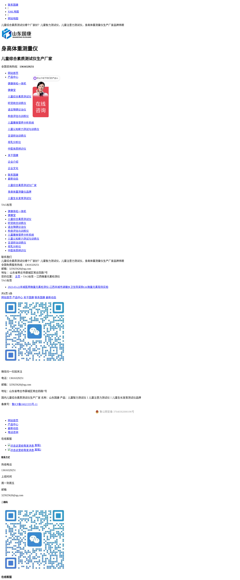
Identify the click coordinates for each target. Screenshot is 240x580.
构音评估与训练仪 (18, 116)
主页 (17, 276)
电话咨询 (13, 432)
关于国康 (13, 155)
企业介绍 (13, 161)
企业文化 (13, 168)
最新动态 (13, 178)
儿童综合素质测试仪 (19, 96)
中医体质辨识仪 (17, 148)
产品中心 (13, 77)
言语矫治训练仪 (17, 135)
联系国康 (13, 4)
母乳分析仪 (14, 142)
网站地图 (13, 18)
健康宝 (12, 90)
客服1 (37, 445)
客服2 (37, 449)
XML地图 (13, 11)
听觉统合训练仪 (17, 103)
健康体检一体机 (17, 83)
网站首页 (13, 73)
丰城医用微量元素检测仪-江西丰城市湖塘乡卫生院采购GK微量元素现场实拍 (58, 287)
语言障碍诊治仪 (17, 109)
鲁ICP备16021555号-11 (25, 404)
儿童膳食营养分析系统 (21, 122)
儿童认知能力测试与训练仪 (23, 129)
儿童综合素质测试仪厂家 (22, 185)
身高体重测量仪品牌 (19, 191)
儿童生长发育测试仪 (19, 198)
